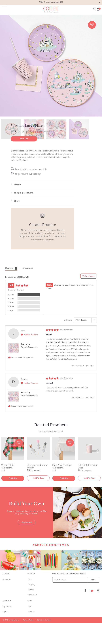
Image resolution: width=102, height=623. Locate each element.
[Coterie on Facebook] (85, 591)
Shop (29, 601)
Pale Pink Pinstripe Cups (88, 466)
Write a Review (88, 276)
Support (31, 574)
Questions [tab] (28, 268)
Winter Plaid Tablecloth (7, 466)
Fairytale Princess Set (29, 347)
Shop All (31, 612)
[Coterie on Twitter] (92, 591)
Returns (30, 590)
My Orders (7, 607)
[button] (42, 132)
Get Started (27, 522)
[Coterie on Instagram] (98, 591)
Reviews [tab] (10, 268)
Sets (29, 607)
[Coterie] (51, 10)
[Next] (98, 450)
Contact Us (32, 595)
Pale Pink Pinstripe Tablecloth (62, 466)
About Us (7, 579)
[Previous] (4, 450)
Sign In (5, 612)
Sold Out (24, 139)
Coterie (6, 574)
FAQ (29, 579)
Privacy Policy (28, 620)
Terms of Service (44, 620)
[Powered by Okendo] (17, 277)
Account (7, 601)
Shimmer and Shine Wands (37, 466)
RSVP (93, 580)
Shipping (31, 584)
